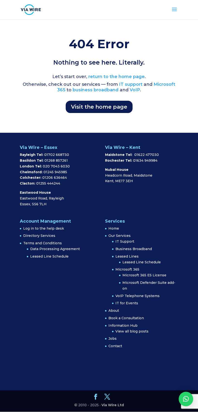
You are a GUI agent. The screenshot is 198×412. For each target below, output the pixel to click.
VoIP (135, 90)
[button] (186, 399)
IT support (130, 84)
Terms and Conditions (42, 243)
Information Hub (123, 325)
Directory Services (39, 235)
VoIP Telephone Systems (137, 296)
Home (113, 228)
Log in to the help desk (43, 228)
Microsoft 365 (127, 269)
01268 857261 (56, 160)
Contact (115, 346)
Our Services (119, 235)
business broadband (96, 90)
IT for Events (126, 303)
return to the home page (116, 76)
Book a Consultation (126, 318)
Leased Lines (127, 256)
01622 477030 (146, 155)
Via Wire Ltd (112, 405)
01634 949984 (145, 160)
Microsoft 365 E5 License (144, 275)
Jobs (112, 338)
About (113, 310)
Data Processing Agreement (55, 249)
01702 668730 (56, 155)
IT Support (124, 241)
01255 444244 (48, 183)
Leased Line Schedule (49, 256)
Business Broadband (133, 249)
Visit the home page (99, 107)
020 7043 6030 (56, 166)
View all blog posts (131, 331)
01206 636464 (54, 177)
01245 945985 (55, 172)
